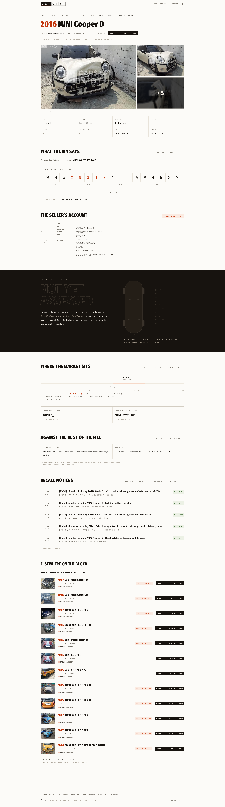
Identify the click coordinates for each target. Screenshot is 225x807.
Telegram (173, 800)
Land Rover (113, 795)
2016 (92, 16)
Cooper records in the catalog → (57, 759)
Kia (59, 795)
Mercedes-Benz (69, 795)
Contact (174, 4)
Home (155, 4)
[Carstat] (53, 4)
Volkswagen (101, 795)
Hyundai (52, 795)
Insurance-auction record (54, 16)
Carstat (44, 800)
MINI (73, 16)
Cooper (82, 16)
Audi (84, 795)
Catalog (163, 4)
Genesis (91, 795)
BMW (78, 795)
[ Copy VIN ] (112, 192)
